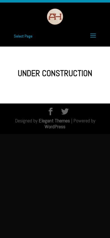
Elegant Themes (54, 120)
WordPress (55, 126)
